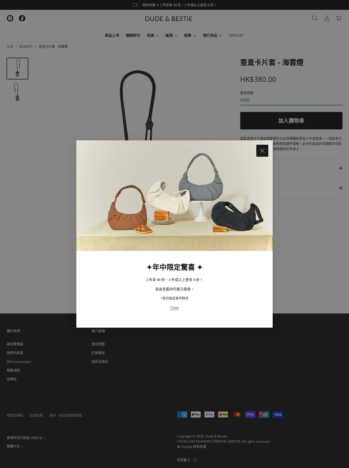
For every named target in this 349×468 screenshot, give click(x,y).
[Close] (262, 151)
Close (174, 307)
